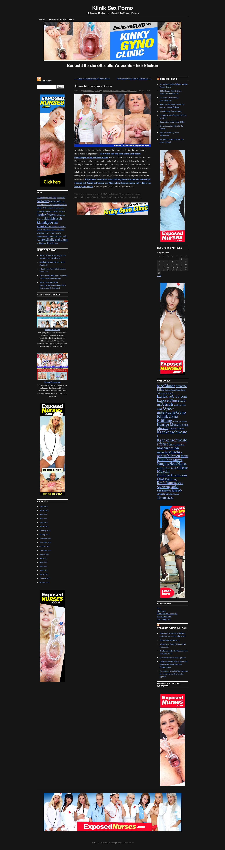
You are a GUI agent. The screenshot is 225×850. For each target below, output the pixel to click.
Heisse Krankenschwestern (169, 640)
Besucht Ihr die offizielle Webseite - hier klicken (112, 65)
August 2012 (44, 554)
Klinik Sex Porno (112, 8)
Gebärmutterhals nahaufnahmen (53, 208)
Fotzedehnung (168, 78)
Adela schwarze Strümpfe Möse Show (92, 78)
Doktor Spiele (162, 393)
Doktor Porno (180, 390)
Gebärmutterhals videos (44, 211)
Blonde (169, 385)
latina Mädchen (177, 444)
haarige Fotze (45, 214)
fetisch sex (177, 405)
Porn (158, 608)
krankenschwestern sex (44, 236)
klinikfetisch (53, 218)
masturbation (168, 448)
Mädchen (164, 459)
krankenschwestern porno (49, 232)
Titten (161, 497)
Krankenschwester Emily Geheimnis (134, 78)
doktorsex (43, 201)
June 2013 (43, 514)
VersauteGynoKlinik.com (172, 628)
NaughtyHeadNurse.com (172, 465)
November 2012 (45, 542)
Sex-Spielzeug (113, 197)
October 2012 (44, 546)
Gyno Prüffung (112, 193)
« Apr (159, 275)
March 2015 (43, 510)
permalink (136, 197)
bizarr (59, 198)
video (170, 497)
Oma (94, 197)
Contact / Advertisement (124, 842)
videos (56, 243)
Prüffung (171, 479)
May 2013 (43, 518)
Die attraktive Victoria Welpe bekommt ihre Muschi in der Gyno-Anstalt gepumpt (174, 674)
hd (55, 214)
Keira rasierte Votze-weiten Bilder (172, 122)
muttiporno (57, 236)
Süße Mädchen (174, 494)
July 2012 (43, 558)
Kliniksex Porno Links (61, 19)
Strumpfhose (164, 490)
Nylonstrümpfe (170, 467)
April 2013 (43, 522)
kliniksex (43, 226)
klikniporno (172, 428)
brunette (181, 385)
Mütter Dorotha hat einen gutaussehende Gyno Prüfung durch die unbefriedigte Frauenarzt (52, 285)
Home (42, 19)
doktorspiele (55, 201)
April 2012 (43, 570)
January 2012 (44, 582)
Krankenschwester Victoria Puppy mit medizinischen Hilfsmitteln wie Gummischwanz (173, 664)
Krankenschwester (172, 434)
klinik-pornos (61, 215)
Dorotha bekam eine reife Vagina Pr (173, 657)
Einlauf (170, 393)
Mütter (177, 459)
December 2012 (45, 538)
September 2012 (45, 550)
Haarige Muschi (169, 424)
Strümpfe (176, 490)
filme (43, 205)
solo (174, 486)
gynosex (55, 211)
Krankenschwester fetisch (172, 442)
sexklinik (47, 239)
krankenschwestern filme (53, 229)
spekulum (61, 239)
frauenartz (48, 205)
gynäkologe (62, 211)
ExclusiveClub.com (172, 396)
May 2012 (43, 566)
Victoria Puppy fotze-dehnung (171, 111)
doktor (63, 198)
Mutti (184, 455)
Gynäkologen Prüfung (179, 421)
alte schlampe (41, 198)
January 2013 (44, 534)
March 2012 (43, 574)
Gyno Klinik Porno (164, 619)
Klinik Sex (180, 428)
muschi (138, 193)
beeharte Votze (51, 198)
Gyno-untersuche (126, 193)
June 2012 (43, 562)
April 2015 (43, 506)
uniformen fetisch (45, 243)
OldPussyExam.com (82, 197)
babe (160, 385)
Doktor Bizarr (170, 390)
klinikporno (47, 222)
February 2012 (44, 578)
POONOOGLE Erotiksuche (167, 613)
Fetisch (166, 404)
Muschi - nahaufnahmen (169, 453)
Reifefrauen (101, 197)
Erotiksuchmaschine (164, 616)
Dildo (160, 389)
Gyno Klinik (100, 193)
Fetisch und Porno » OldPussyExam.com (120, 90)
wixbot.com (161, 611)
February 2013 (44, 530)
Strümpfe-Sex (163, 493)
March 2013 (43, 526)
